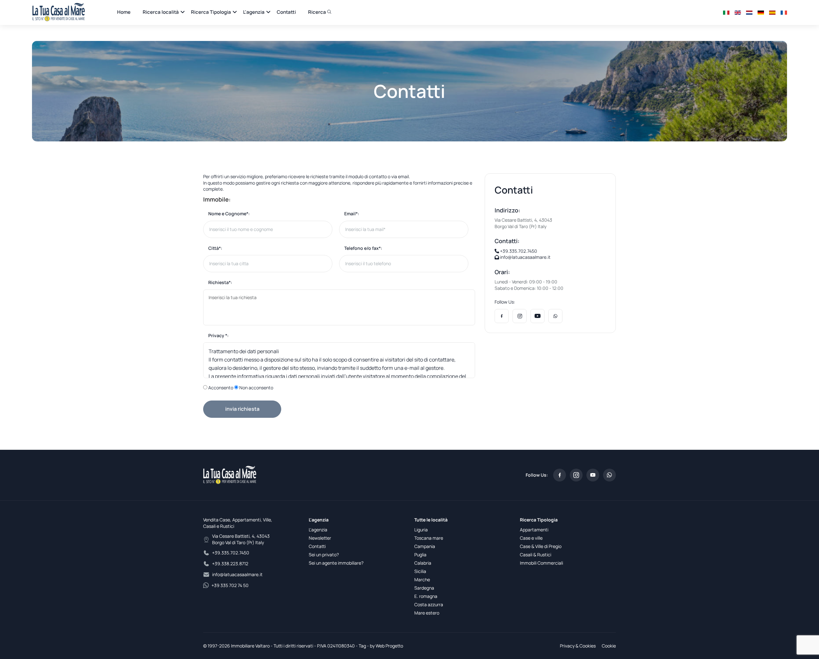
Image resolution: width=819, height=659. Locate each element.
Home (124, 12)
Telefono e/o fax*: (363, 248)
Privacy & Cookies (578, 646)
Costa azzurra (428, 604)
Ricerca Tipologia (211, 12)
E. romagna (425, 596)
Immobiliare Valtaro (250, 646)
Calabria (422, 563)
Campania (424, 546)
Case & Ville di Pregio (540, 546)
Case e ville (531, 538)
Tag (362, 646)
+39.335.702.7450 (518, 251)
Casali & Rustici (535, 555)
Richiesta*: (220, 282)
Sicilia (420, 571)
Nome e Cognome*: (229, 213)
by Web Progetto (386, 646)
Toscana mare (428, 538)
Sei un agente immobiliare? (336, 563)
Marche (422, 579)
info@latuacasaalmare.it (525, 257)
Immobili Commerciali (541, 563)
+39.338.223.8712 (230, 563)
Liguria (421, 530)
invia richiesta (242, 408)
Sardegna (424, 588)
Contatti (286, 12)
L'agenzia (254, 12)
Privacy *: (218, 335)
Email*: (351, 213)
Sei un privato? (324, 555)
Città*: (215, 248)
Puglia (420, 555)
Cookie (609, 646)
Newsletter (320, 538)
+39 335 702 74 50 (230, 585)
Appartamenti (534, 530)
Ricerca (317, 12)
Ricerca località (161, 12)
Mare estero (426, 613)
